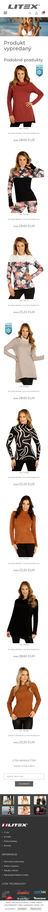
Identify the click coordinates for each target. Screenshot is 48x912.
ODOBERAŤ (24, 784)
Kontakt (7, 837)
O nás (6, 832)
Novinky (7, 846)
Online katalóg (10, 841)
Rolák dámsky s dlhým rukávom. (24, 133)
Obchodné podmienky (14, 861)
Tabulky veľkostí (11, 870)
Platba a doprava (11, 866)
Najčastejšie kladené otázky (16, 875)
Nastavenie (36, 909)
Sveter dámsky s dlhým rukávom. (24, 735)
